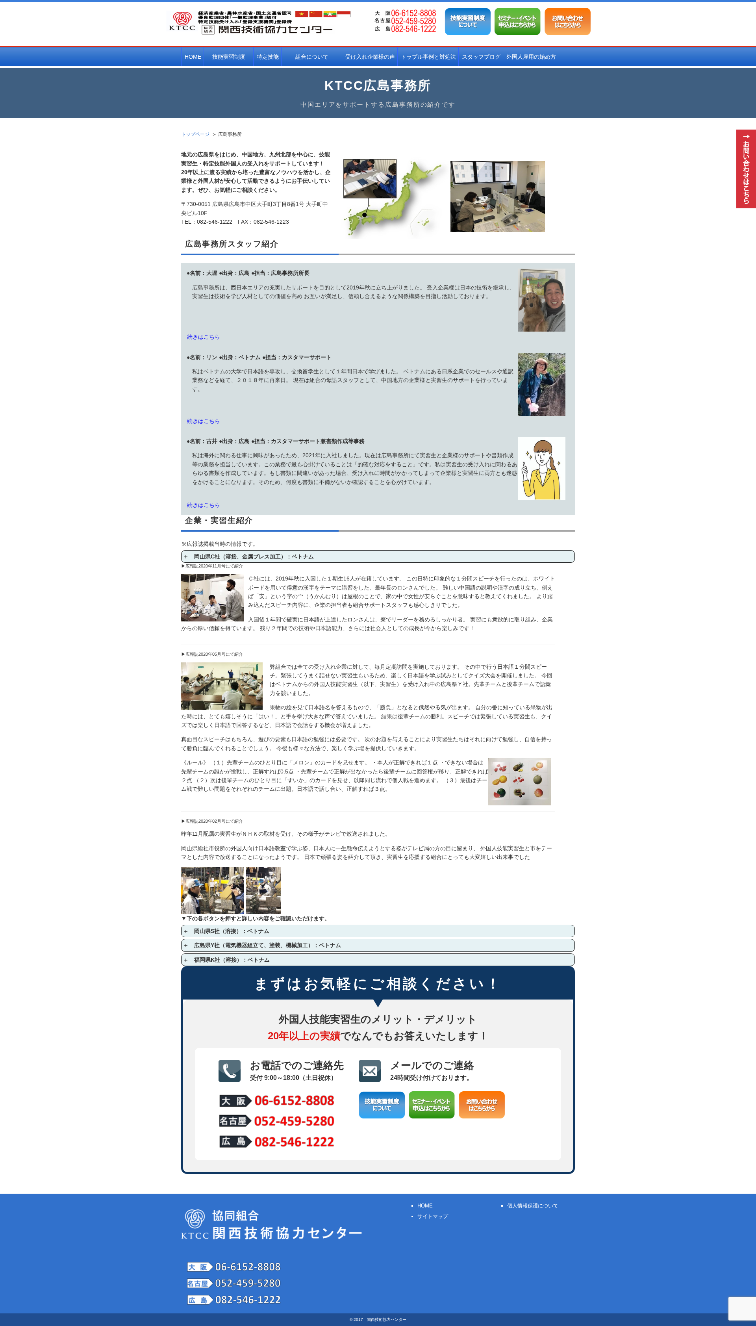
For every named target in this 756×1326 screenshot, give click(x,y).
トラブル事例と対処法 (428, 57)
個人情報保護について (532, 1206)
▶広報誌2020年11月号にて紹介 (212, 566)
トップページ (195, 134)
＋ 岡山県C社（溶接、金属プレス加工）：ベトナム (248, 556)
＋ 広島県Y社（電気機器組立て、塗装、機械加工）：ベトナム (262, 945)
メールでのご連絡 (432, 1070)
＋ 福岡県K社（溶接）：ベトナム (226, 960)
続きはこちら (203, 337)
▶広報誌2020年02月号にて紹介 (212, 821)
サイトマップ (432, 1216)
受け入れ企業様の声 (370, 57)
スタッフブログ (481, 57)
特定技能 (268, 57)
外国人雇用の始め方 (531, 57)
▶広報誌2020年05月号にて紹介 (212, 654)
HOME (193, 57)
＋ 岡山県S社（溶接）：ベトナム (226, 931)
